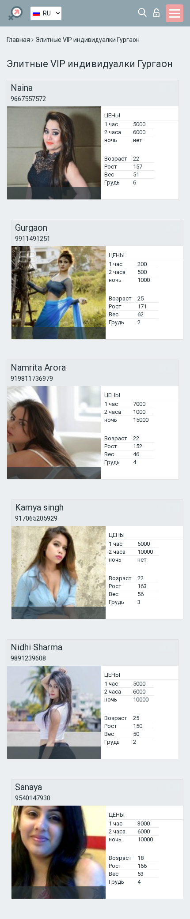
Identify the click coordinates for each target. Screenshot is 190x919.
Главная (19, 39)
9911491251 (32, 239)
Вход (158, 10)
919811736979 (32, 379)
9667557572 (28, 99)
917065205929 (36, 518)
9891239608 (28, 658)
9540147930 (32, 798)
